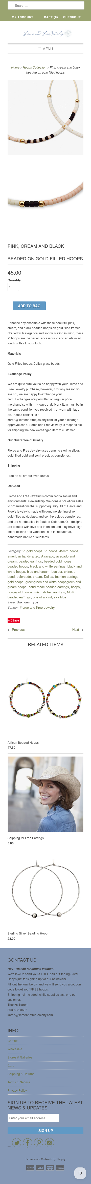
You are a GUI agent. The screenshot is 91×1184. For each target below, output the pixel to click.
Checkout (72, 17)
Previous (18, 629)
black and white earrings (47, 566)
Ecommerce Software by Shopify (46, 1159)
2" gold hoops (32, 550)
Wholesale (15, 1049)
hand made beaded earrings (49, 586)
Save (16, 620)
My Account (22, 17)
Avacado (47, 556)
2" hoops (50, 550)
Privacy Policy (17, 1090)
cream (37, 576)
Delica (48, 576)
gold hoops (16, 581)
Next (75, 629)
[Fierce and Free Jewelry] (45, 34)
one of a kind (42, 597)
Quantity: (15, 280)
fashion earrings (66, 576)
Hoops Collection (35, 67)
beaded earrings (30, 561)
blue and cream (38, 571)
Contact (13, 1040)
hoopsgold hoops (20, 592)
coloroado (24, 576)
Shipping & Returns (21, 1074)
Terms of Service (19, 1082)
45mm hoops (68, 550)
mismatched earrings (49, 592)
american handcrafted (23, 556)
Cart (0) (51, 17)
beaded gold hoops (58, 561)
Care (11, 1065)
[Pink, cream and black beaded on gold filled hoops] (45, 118)
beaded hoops (18, 566)
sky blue (60, 597)
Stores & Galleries (20, 1057)
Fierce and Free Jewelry (37, 607)
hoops (75, 586)
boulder (57, 571)
